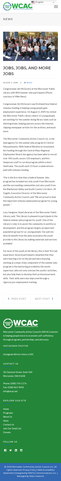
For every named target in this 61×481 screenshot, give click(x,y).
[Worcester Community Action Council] (18, 6)
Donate (7, 432)
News (6, 420)
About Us (7, 416)
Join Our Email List (12, 428)
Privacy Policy (29, 470)
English (39, 2)
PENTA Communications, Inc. (42, 473)
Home (6, 409)
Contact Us (10, 363)
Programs (8, 412)
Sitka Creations (36, 476)
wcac (29, 83)
